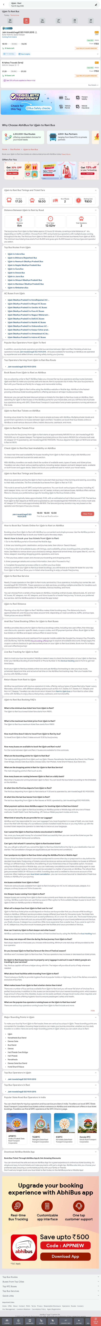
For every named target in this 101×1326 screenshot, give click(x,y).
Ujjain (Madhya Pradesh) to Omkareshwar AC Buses (30, 326)
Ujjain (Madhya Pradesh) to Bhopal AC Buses (27, 304)
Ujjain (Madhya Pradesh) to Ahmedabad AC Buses (29, 333)
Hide (93, 1011)
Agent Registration (54, 1309)
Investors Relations (23, 1309)
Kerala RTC (85, 1137)
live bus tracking (68, 661)
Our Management (8, 1309)
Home (4, 149)
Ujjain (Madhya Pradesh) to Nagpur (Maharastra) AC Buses (33, 315)
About (15, 1306)
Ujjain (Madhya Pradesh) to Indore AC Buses (27, 337)
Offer (10, 1306)
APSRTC (12, 1136)
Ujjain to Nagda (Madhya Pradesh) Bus (24, 265)
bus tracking (86, 934)
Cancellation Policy (39, 1309)
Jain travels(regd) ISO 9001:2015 (33, 352)
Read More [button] (66, 154)
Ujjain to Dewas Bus (16, 273)
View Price (87, 514)
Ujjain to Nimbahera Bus (18, 287)
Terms (33, 1306)
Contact (22, 1306)
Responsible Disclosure (52, 1306)
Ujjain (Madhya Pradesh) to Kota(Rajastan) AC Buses (30, 300)
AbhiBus (43, 1314)
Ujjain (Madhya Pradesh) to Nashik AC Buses (27, 322)
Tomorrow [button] (14, 15)
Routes (73, 1306)
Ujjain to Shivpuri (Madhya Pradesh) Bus (25, 280)
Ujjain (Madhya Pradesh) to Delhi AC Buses (26, 318)
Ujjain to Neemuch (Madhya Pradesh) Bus (25, 261)
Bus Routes (15, 149)
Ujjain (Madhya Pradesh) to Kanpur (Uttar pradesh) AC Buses (34, 330)
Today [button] (6, 15)
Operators (66, 1306)
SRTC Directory (56, 1109)
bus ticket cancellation (40, 874)
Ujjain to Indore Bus (16, 254)
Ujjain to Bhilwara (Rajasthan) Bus (22, 258)
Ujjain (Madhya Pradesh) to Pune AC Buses (26, 311)
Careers (80, 1306)
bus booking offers (40, 641)
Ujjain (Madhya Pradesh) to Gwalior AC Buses (27, 307)
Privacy (39, 1306)
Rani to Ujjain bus (63, 691)
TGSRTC (36, 1137)
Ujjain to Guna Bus (15, 269)
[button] (3, 5)
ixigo (48, 1314)
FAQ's (28, 1306)
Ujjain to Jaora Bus (16, 276)
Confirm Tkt (55, 1314)
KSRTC (59, 1137)
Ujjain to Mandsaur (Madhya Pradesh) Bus (26, 284)
